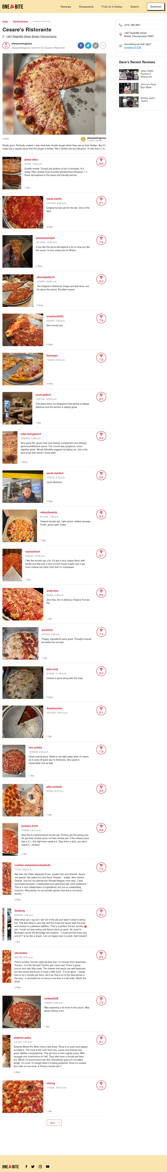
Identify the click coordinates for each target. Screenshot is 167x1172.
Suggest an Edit (132, 47)
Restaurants (86, 6)
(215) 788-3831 (132, 25)
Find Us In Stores (112, 6)
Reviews (66, 6)
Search (134, 6)
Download (155, 6)
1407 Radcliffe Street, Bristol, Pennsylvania (31, 36)
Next (52, 1122)
